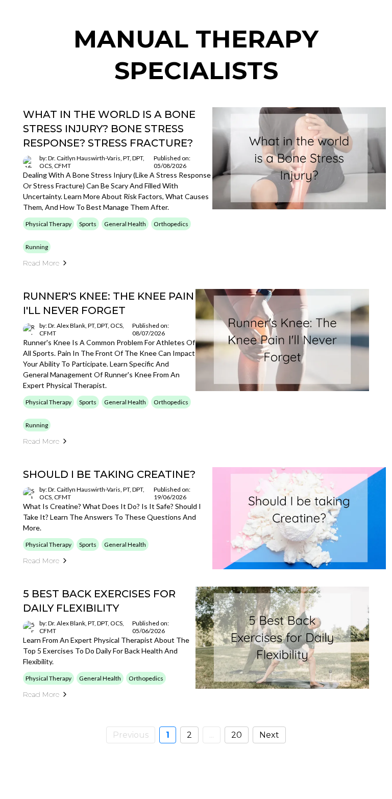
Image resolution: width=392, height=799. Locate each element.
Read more (41, 263)
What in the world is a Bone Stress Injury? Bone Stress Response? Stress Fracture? (109, 128)
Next (269, 735)
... (211, 735)
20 (236, 735)
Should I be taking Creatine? (109, 474)
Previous (131, 735)
